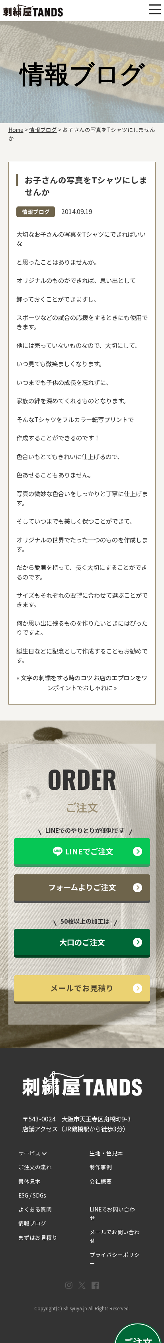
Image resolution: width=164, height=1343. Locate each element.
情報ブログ (36, 212)
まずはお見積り (37, 1237)
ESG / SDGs (32, 1195)
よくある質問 (35, 1209)
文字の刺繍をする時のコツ (56, 677)
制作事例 (101, 1167)
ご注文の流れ (35, 1167)
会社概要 (101, 1181)
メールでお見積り (82, 988)
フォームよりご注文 (82, 887)
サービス (30, 1153)
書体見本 (29, 1181)
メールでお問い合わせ (115, 1236)
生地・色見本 (106, 1153)
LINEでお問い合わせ (112, 1213)
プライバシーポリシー (115, 1259)
